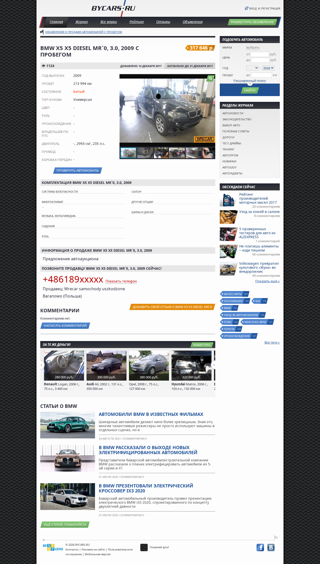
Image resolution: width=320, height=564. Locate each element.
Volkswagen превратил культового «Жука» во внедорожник (259, 267)
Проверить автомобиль (77, 170)
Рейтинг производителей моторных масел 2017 (258, 198)
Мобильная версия (97, 554)
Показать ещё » (267, 281)
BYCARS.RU (82, 544)
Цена (226, 57)
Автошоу (229, 167)
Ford (228, 322)
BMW (227, 308)
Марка (227, 47)
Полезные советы (235, 131)
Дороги (228, 137)
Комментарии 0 (135, 438)
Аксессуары (233, 294)
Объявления (192, 21)
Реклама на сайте (93, 549)
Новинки (229, 161)
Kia (258, 301)
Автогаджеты (232, 173)
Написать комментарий (65, 325)
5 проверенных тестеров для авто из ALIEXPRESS (257, 232)
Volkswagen (233, 301)
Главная (56, 21)
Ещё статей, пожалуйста (65, 524)
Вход (253, 8)
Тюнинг (228, 149)
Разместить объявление (252, 22)
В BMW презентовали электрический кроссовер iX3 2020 (146, 488)
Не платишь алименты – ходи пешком (259, 248)
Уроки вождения (237, 336)
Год (225, 68)
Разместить (201, 345)
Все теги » (272, 342)
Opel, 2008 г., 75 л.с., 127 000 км (144, 386)
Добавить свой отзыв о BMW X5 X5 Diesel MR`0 (172, 307)
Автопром (230, 155)
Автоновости (232, 113)
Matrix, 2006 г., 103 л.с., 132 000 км (190, 386)
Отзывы (163, 21)
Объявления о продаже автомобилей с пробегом (83, 32)
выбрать (253, 47)
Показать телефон (121, 281)
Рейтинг (137, 21)
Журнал (82, 21)
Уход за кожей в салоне (259, 211)
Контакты (72, 549)
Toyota (229, 329)
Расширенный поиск (250, 80)
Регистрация (270, 8)
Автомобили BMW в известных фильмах (151, 414)
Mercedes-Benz (255, 322)
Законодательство (237, 119)
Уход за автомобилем (241, 315)
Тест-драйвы (231, 143)
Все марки (108, 21)
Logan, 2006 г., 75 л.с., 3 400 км (62, 386)
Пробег (227, 75)
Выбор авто (231, 125)
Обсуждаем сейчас (238, 187)
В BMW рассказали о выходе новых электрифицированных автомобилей (148, 449)
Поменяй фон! (159, 547)
